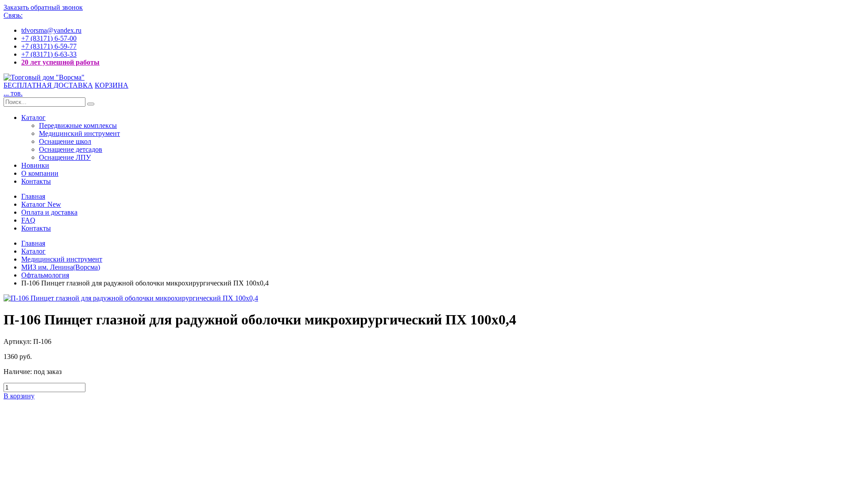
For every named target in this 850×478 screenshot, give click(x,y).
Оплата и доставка (49, 212)
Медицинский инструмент (79, 133)
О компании (39, 173)
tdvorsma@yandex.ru (51, 30)
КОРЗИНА (111, 85)
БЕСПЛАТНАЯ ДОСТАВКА (48, 85)
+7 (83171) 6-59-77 (49, 46)
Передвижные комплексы (78, 125)
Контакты (36, 181)
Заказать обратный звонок (43, 7)
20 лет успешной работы (60, 62)
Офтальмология (45, 275)
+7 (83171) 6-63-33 (49, 54)
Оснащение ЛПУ (65, 157)
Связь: (13, 15)
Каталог (33, 117)
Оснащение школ (65, 141)
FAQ (28, 220)
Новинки (35, 165)
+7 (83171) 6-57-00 (49, 38)
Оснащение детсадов (70, 149)
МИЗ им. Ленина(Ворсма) (60, 267)
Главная (33, 196)
